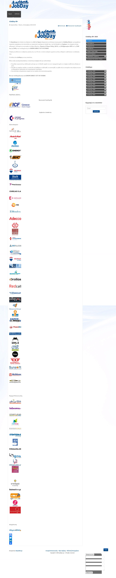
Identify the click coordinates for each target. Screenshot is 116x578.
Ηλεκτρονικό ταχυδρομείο (74, 25)
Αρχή (106, 549)
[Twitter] (45, 537)
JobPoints (17, 13)
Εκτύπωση (62, 25)
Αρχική (10, 13)
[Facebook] (45, 535)
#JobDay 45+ (13, 21)
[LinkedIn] (45, 540)
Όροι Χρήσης (62, 550)
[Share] (45, 543)
